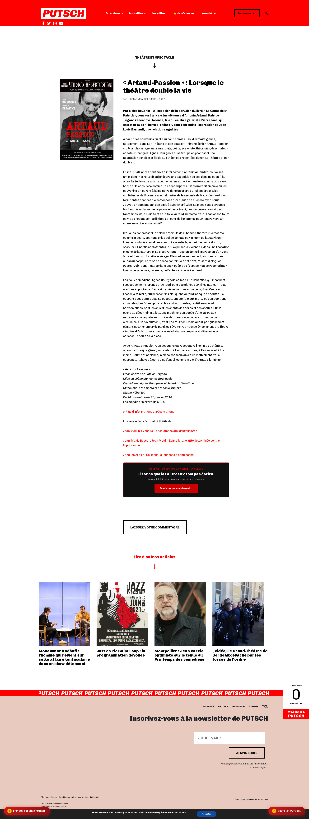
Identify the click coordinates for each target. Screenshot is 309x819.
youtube (253, 707)
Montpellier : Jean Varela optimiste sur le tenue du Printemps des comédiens (179, 655)
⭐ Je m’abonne (183, 13)
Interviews (113, 13)
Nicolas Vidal (136, 99)
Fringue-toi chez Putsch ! (27, 810)
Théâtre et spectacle (154, 57)
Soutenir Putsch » (287, 810)
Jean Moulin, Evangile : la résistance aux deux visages (160, 431)
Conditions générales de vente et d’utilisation (79, 797)
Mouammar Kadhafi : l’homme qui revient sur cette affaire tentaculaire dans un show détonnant (64, 657)
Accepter (206, 813)
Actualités (136, 13)
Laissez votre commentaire (154, 527)
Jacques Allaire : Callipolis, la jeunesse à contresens (158, 455)
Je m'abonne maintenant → (176, 488)
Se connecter (247, 13)
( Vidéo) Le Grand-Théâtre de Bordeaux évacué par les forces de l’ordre (239, 655)
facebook (208, 707)
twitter (223, 707)
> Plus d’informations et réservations (148, 411)
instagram (238, 707)
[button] (266, 13)
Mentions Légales (49, 797)
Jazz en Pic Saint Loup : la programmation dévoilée (121, 653)
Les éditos (159, 13)
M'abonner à (296, 711)
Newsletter (209, 13)
